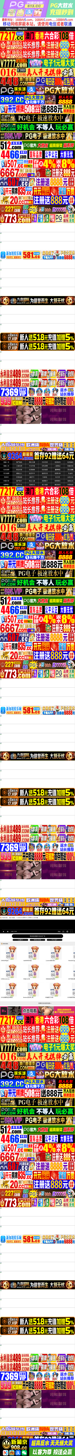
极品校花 (58, 484)
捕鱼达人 (19, 473)
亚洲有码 (58, 462)
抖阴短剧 (70, 484)
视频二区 (6, 466)
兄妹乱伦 (32, 484)
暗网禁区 (58, 481)
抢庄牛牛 (32, 473)
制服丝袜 (70, 466)
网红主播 (32, 462)
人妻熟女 (58, 466)
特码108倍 (37, 940)
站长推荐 (6, 469)
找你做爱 (45, 469)
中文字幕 (32, 466)
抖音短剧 (19, 477)
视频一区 (6, 462)
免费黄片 (45, 481)
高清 (59, 931)
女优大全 (70, 477)
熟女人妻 (32, 481)
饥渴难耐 (32, 469)
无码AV (6, 477)
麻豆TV (32, 477)
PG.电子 (54, 940)
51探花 (45, 477)
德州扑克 (45, 473)
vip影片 (20, 940)
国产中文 (19, 484)
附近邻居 (19, 469)
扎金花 (70, 473)
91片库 (57, 477)
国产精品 (19, 462)
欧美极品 (70, 462)
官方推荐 (6, 473)
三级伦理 (19, 466)
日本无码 (45, 462)
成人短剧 (45, 484)
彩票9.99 (58, 473)
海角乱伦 (70, 481)
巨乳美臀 (45, 466)
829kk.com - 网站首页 (16, 29)
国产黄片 (19, 481)
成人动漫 (12, 917)
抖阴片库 (6, 481)
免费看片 (6, 484)
